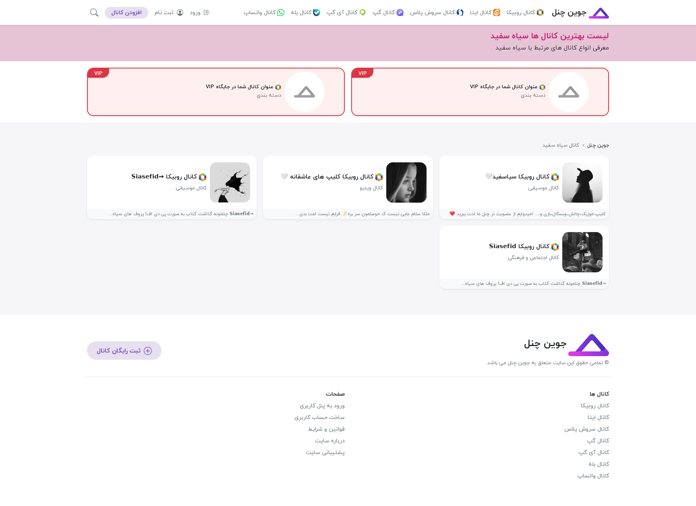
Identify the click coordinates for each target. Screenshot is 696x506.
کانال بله (301, 13)
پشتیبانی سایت (325, 452)
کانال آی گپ (342, 13)
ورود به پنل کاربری (322, 406)
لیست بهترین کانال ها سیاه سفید (550, 36)
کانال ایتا (480, 13)
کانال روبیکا (521, 13)
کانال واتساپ (260, 13)
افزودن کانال (126, 13)
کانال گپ (384, 13)
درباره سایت (330, 441)
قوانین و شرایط (326, 429)
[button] (94, 12)
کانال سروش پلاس (432, 13)
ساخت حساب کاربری (319, 417)
